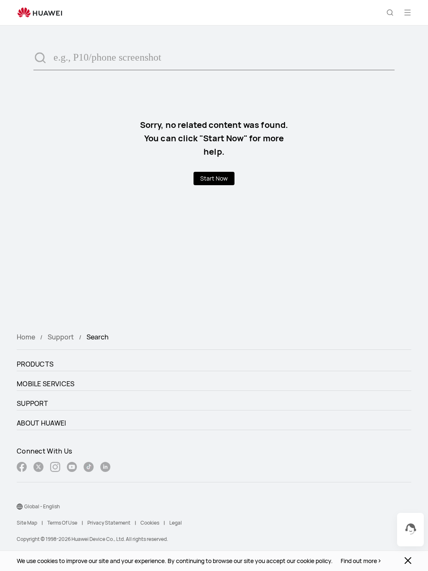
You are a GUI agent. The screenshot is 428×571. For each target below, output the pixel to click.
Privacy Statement (108, 522)
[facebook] (22, 468)
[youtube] (72, 468)
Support (61, 337)
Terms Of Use (62, 522)
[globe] (20, 507)
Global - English (42, 506)
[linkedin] (105, 468)
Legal (175, 522)
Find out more (359, 561)
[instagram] (55, 468)
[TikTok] (89, 468)
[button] (390, 12)
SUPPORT (32, 403)
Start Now (214, 178)
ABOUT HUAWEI (41, 423)
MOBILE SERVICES (46, 384)
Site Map (27, 522)
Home (26, 337)
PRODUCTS (35, 364)
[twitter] (38, 468)
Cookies (149, 522)
